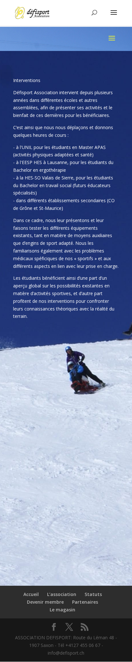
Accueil (31, 594)
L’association (61, 594)
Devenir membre (45, 602)
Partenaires (85, 602)
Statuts (93, 594)
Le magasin (62, 610)
